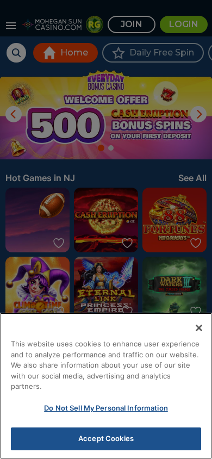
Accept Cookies (106, 438)
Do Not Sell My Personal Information (106, 408)
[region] (106, 386)
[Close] (199, 328)
